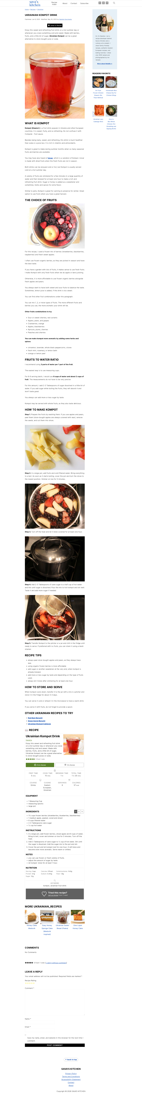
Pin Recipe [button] (71, 765)
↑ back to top (71, 1060)
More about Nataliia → (104, 63)
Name (28, 1019)
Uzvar (50, 158)
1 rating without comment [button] (56, 963)
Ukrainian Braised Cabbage (39, 724)
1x (75, 811)
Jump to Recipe (56, 25)
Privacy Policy (71, 1074)
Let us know (53, 895)
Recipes (33, 9)
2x (79, 811)
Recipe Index (54, 3)
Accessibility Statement (71, 1079)
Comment (29, 988)
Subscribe (84, 3)
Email (28, 1027)
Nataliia (29, 740)
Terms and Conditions (71, 1076)
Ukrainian (40, 9)
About (65, 3)
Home (27, 9)
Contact (74, 3)
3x (82, 811)
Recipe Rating (30, 981)
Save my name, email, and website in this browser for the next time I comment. (55, 1039)
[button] (27, 759)
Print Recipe (41, 765)
